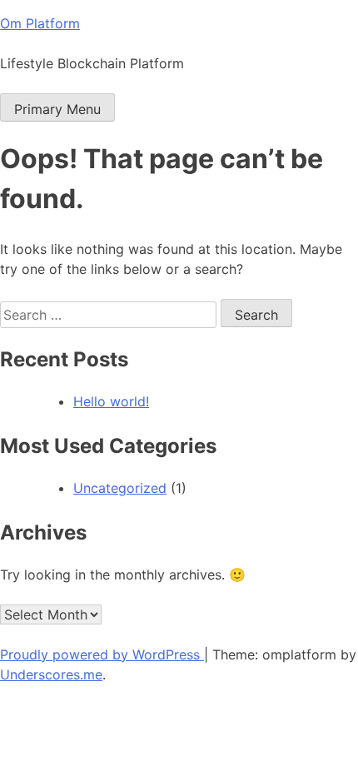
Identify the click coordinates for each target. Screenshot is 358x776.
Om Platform (40, 23)
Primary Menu (57, 109)
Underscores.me (51, 674)
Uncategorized (120, 488)
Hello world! (111, 401)
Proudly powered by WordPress (102, 654)
